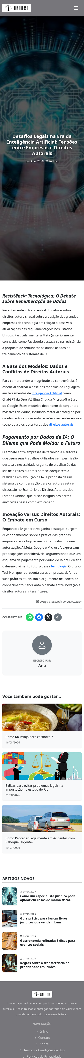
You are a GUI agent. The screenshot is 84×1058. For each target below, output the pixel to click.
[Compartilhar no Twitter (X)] (48, 617)
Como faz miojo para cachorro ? (29, 737)
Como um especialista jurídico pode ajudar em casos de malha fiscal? (47, 898)
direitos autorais (61, 424)
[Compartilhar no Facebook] (39, 617)
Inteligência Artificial (47, 393)
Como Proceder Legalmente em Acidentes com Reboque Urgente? (40, 840)
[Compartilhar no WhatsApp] (30, 617)
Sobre (44, 1044)
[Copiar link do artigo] (58, 617)
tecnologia (59, 566)
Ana (33, 161)
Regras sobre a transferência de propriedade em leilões (44, 965)
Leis (55, 161)
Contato (44, 1038)
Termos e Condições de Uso (44, 1050)
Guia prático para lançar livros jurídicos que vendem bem (44, 920)
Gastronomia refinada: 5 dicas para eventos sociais (47, 942)
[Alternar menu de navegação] (76, 8)
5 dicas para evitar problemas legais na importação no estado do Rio (34, 787)
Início (43, 1031)
